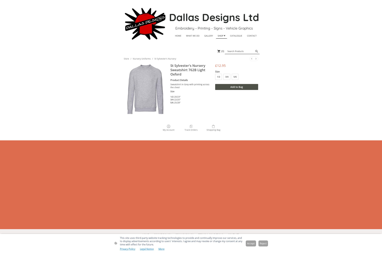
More (161, 249)
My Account (168, 129)
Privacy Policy (127, 249)
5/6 (235, 76)
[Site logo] (144, 23)
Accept (251, 243)
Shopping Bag (213, 129)
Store (126, 58)
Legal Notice (147, 249)
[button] (256, 51)
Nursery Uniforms (142, 58)
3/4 (226, 76)
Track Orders (191, 129)
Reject (263, 243)
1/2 (218, 76)
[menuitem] (252, 59)
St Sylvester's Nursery (165, 58)
